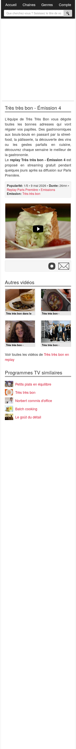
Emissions (48, 189)
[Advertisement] (38, 60)
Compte (65, 4)
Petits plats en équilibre (33, 384)
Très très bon (31, 193)
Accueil (11, 4)
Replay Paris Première (22, 189)
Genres (47, 4)
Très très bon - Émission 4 (33, 107)
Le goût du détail (28, 416)
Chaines (29, 4)
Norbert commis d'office (33, 400)
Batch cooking (26, 408)
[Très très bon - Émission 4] (38, 230)
